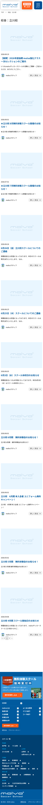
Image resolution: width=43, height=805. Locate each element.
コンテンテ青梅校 (7, 786)
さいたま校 (5, 752)
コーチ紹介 (26, 714)
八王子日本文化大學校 (19, 783)
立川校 (4, 783)
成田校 (24, 763)
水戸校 (4, 746)
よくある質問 (27, 708)
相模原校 (5, 777)
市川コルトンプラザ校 (9, 763)
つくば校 (15, 746)
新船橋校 (23, 769)
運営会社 (4, 730)
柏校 (33, 769)
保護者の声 (6, 720)
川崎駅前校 (27, 775)
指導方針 (5, 711)
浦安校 (4, 760)
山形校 (24, 752)
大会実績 (5, 714)
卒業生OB (5, 717)
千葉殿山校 (5, 766)
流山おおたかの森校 (8, 769)
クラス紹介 (26, 711)
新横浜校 (15, 775)
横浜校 (4, 775)
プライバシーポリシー (14, 730)
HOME (4, 703)
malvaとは (6, 708)
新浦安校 (15, 760)
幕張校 (17, 766)
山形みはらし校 (26, 754)
